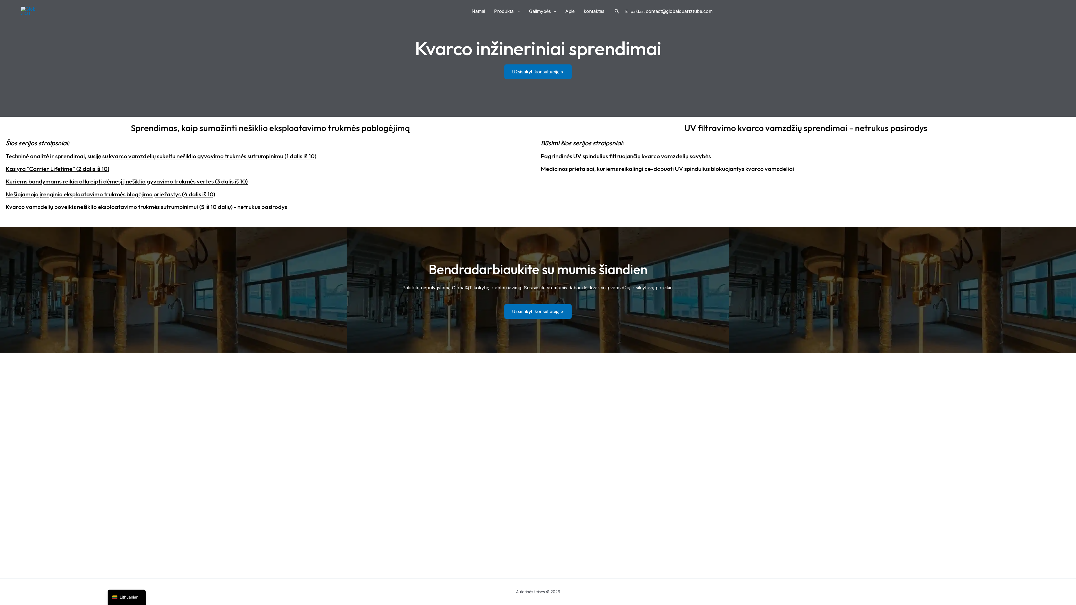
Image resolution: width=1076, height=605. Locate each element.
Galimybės (540, 11)
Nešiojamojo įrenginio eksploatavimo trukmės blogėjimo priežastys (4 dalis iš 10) (110, 194)
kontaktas (594, 11)
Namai (478, 11)
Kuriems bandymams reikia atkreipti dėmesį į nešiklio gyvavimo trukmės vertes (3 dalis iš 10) (127, 181)
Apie (570, 11)
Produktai (504, 11)
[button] (517, 11)
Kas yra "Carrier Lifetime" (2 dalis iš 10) (57, 168)
